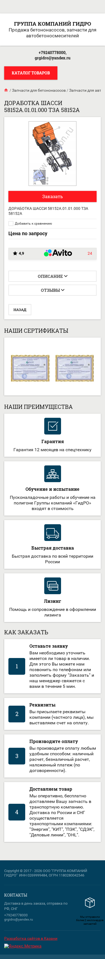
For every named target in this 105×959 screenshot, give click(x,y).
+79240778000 (16, 915)
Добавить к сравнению (33, 223)
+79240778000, (52, 52)
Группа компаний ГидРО (52, 23)
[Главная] (6, 90)
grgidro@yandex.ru (53, 57)
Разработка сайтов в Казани (30, 938)
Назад (19, 309)
